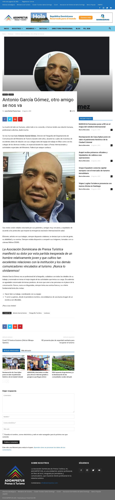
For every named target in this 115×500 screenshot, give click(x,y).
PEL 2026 (86, 28)
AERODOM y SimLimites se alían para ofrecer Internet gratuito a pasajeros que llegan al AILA (37, 375)
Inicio (6, 28)
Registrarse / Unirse (28, 1)
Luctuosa (47, 313)
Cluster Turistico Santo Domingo (42, 5)
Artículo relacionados (11, 350)
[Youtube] (111, 7)
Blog (78, 28)
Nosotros (16, 28)
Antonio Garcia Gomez (20, 313)
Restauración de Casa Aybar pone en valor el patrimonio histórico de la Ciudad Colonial (12, 375)
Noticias (43, 28)
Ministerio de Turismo (23, 5)
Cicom (56, 5)
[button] (110, 29)
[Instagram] (103, 7)
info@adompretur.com (49, 483)
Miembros (30, 28)
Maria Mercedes (84, 130)
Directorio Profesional (62, 28)
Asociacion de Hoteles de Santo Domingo (72, 5)
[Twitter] (107, 7)
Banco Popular (91, 5)
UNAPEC (100, 5)
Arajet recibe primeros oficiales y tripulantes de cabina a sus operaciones (93, 155)
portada (11, 94)
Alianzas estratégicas (8, 5)
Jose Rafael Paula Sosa (12, 111)
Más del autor (26, 350)
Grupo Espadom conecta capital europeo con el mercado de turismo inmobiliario (94, 170)
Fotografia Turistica (35, 313)
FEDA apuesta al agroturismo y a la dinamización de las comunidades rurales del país (62, 375)
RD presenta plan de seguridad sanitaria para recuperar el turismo (58, 341)
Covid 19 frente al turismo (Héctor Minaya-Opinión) (18, 341)
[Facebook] (99, 7)
